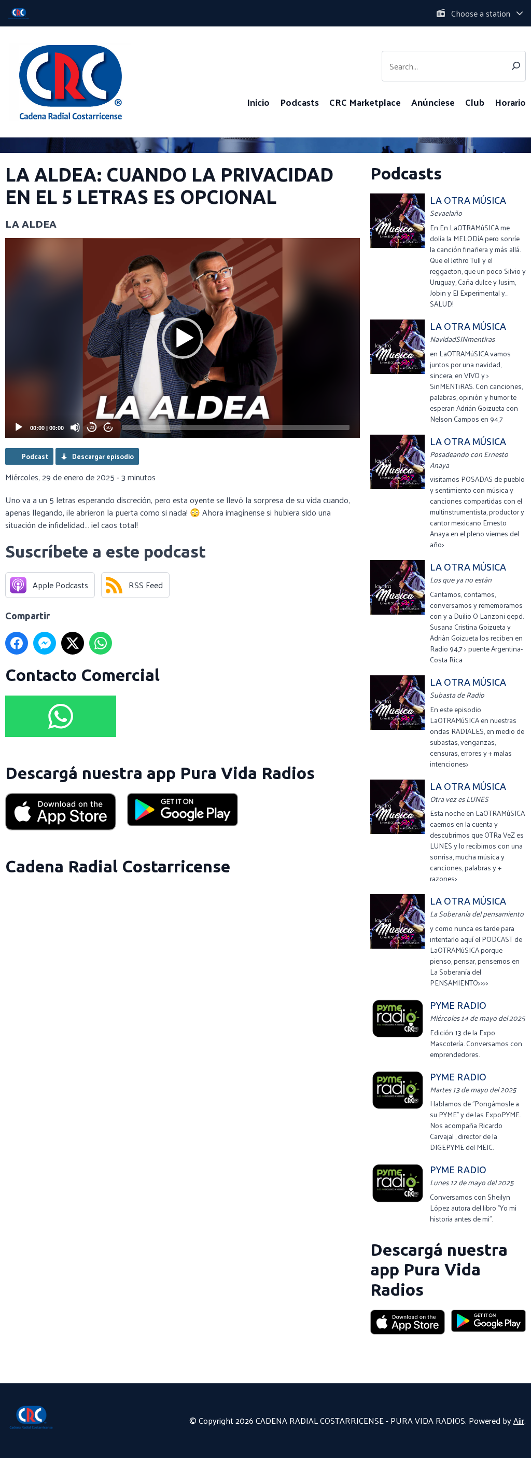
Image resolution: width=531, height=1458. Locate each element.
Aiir (518, 1420)
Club (474, 101)
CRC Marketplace (365, 101)
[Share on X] (72, 643)
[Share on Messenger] (44, 643)
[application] (182, 338)
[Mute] (75, 427)
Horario (510, 101)
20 (92, 427)
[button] (182, 338)
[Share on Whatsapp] (100, 643)
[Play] (18, 427)
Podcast (35, 456)
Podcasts (299, 101)
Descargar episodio (103, 456)
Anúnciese (433, 101)
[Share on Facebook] (16, 643)
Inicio (258, 101)
